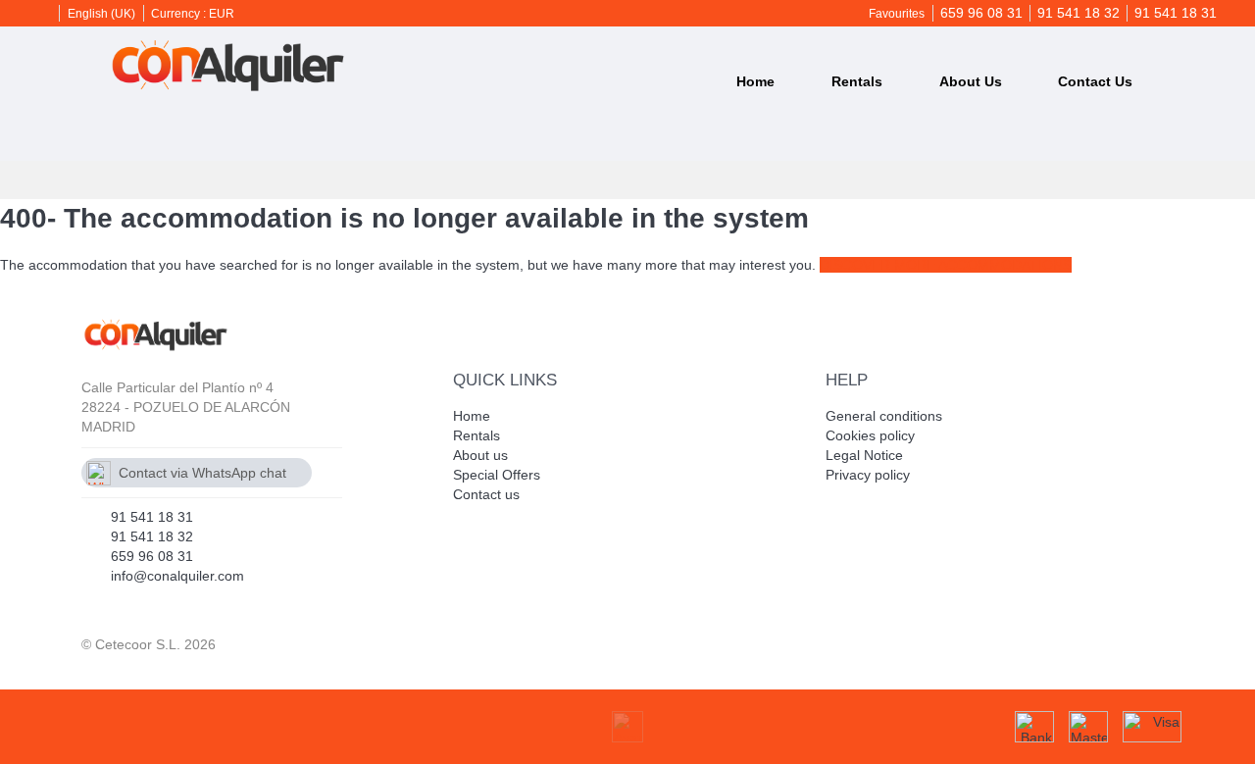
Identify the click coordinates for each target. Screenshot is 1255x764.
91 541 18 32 (1078, 13)
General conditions (884, 416)
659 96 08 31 (981, 13)
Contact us (1095, 81)
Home (755, 81)
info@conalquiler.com (177, 576)
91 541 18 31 (1175, 13)
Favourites (897, 14)
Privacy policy (868, 475)
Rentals (856, 81)
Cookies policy (870, 435)
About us (970, 81)
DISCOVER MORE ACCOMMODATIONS (946, 265)
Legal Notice (864, 455)
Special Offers (496, 475)
